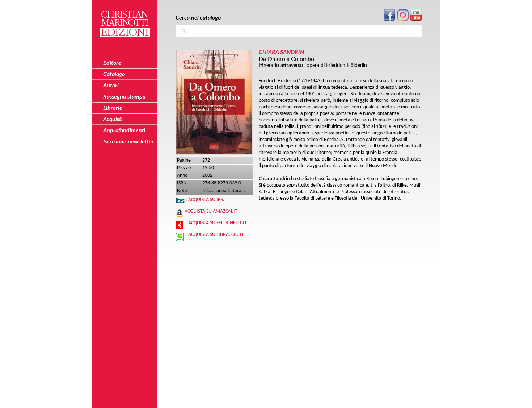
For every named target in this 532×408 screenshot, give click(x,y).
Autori (111, 85)
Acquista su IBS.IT (208, 200)
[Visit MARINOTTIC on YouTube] (416, 19)
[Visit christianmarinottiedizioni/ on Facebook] (389, 19)
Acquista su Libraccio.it (216, 234)
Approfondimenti (124, 130)
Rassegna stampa (124, 97)
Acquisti (113, 119)
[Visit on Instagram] (403, 19)
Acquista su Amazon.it (211, 211)
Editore (112, 63)
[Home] (124, 19)
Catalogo (114, 74)
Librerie (112, 108)
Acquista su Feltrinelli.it (217, 223)
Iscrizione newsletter (128, 142)
